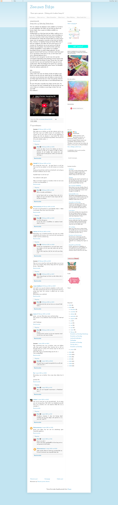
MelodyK (35, 163)
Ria (34, 373)
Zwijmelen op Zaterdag (75, 202)
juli (71, 320)
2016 (70, 305)
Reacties (37, 144)
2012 (70, 356)
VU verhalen (72, 227)
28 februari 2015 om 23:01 (47, 190)
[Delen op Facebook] (35, 121)
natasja (35, 399)
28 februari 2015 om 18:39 (44, 261)
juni (71, 323)
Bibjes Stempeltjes (51, 17)
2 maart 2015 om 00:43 (47, 361)
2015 (70, 307)
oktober (72, 314)
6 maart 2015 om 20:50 (51, 448)
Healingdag (73, 340)
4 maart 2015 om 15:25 (47, 427)
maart (72, 329)
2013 (70, 354)
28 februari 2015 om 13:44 (44, 163)
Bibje (38, 146)
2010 (70, 361)
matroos (35, 231)
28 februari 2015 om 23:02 (47, 146)
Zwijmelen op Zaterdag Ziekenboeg (79, 334)
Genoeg (71, 177)
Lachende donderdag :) (76, 338)
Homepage (47, 479)
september (73, 316)
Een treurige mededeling (75, 185)
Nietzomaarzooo (37, 206)
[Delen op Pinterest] (36, 121)
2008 (70, 365)
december (73, 309)
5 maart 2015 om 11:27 (46, 387)
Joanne (35, 314)
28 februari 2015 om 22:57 (47, 274)
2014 (70, 352)
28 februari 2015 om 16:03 (48, 206)
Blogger (69, 489)
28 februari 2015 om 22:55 (47, 302)
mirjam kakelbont (37, 286)
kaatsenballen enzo (73, 194)
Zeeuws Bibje (42, 6)
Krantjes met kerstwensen (75, 235)
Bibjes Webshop (71, 17)
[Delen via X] (33, 121)
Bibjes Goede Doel (81, 17)
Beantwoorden (36, 141)
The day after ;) (74, 344)
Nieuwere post (34, 479)
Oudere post (60, 479)
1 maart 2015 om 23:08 (41, 373)
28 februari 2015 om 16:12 (44, 231)
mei (71, 325)
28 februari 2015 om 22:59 (47, 218)
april (71, 327)
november (73, 311)
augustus (72, 318)
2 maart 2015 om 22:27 (43, 399)
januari (72, 349)
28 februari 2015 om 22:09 (49, 286)
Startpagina (32, 17)
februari (72, 332)
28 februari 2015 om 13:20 (44, 129)
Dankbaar (71, 169)
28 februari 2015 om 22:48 (43, 314)
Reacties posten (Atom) (44, 481)
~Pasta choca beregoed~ (75, 218)
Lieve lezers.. (72, 210)
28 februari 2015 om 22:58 (47, 244)
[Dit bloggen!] (32, 121)
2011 (70, 359)
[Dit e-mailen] (31, 121)
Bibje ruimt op (41, 17)
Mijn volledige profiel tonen (74, 146)
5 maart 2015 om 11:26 (46, 439)
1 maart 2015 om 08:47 (43, 343)
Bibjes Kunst (61, 17)
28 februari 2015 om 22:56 (47, 330)
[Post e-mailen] (55, 119)
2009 (70, 363)
